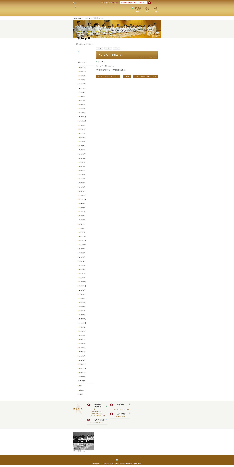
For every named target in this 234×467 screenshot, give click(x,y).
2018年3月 (82, 228)
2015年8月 (82, 335)
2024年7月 (82, 88)
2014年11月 (82, 368)
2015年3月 (82, 356)
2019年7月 (82, 170)
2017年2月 (82, 273)
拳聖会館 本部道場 (100, 405)
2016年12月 (82, 282)
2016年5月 (82, 302)
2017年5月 (82, 265)
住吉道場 (123, 404)
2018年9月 (82, 203)
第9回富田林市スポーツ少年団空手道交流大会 (112, 70)
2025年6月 (82, 84)
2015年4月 (82, 352)
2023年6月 (82, 137)
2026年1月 (82, 67)
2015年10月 (82, 327)
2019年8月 (82, 166)
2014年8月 (82, 376)
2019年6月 (82, 174)
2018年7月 (82, 211)
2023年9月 (82, 125)
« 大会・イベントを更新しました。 (108, 76)
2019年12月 (82, 158)
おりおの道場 (100, 420)
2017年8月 (82, 253)
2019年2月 (82, 187)
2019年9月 (82, 162)
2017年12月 (82, 236)
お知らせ (81, 18)
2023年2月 (82, 146)
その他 (81, 394)
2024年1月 (82, 113)
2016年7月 (82, 294)
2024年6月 (82, 92)
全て (80, 386)
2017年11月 (82, 240)
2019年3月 (82, 183)
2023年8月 (82, 129)
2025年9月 (82, 75)
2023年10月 (82, 121)
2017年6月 (82, 261)
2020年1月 (82, 154)
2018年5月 (82, 220)
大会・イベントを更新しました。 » (145, 76)
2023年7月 (82, 133)
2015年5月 (82, 348)
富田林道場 (123, 414)
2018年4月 (82, 224)
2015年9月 (82, 331)
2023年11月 (82, 117)
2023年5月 (82, 141)
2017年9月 (82, 249)
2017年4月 (82, 269)
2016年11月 (82, 286)
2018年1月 (82, 232)
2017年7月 (82, 257)
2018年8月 (82, 207)
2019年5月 (82, 178)
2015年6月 (82, 343)
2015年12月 (82, 319)
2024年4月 (82, 100)
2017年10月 (82, 244)
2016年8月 (82, 290)
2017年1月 (82, 277)
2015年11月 (82, 323)
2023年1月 (82, 150)
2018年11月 (82, 199)
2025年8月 (82, 80)
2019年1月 (82, 191)
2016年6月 (82, 298)
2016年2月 (82, 315)
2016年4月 (82, 306)
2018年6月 (82, 216)
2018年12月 (82, 195)
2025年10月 (82, 71)
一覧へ (127, 76)
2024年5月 (82, 96)
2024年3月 (82, 104)
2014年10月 (82, 372)
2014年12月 (82, 364)
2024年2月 (82, 108)
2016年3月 (82, 310)
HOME (75, 18)
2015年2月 (82, 360)
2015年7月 (82, 339)
